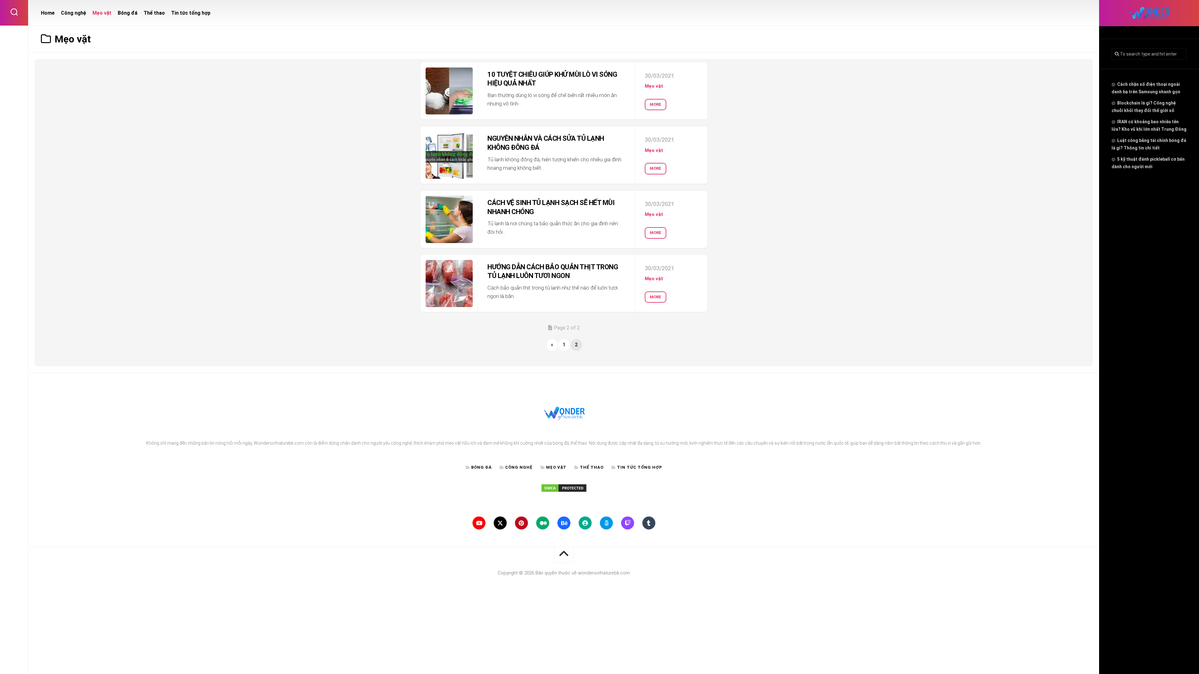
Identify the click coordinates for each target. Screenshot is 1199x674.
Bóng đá (127, 13)
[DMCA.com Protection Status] (563, 491)
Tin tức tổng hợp (190, 13)
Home (48, 13)
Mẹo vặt (101, 13)
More (655, 104)
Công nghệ (73, 13)
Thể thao (154, 13)
